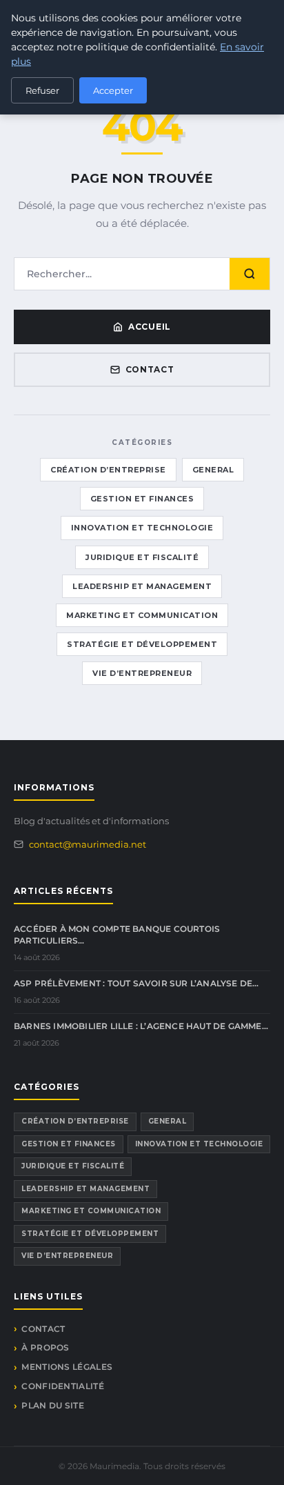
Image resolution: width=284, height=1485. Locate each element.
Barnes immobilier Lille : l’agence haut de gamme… (141, 1026)
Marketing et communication (142, 615)
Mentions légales (66, 1367)
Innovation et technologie (142, 527)
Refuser (42, 90)
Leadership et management (142, 586)
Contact (149, 369)
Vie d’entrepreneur (142, 673)
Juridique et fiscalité (142, 557)
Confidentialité (62, 1386)
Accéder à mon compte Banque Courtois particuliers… (117, 935)
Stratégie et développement (142, 644)
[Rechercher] (250, 274)
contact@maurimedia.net (87, 844)
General (213, 470)
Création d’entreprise (108, 470)
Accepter (113, 90)
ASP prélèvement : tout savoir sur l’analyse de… (136, 983)
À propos (45, 1347)
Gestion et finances (142, 499)
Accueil (149, 326)
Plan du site (52, 1405)
